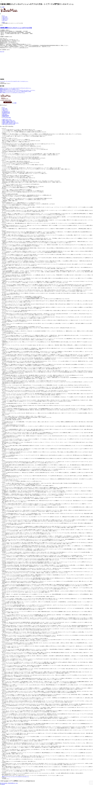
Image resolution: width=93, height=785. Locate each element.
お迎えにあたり (5, 17)
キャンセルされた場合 (6, 117)
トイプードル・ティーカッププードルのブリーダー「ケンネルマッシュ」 (14, 81)
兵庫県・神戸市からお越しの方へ (8, 120)
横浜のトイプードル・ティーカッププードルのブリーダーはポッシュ (15, 776)
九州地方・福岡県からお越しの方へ (9, 121)
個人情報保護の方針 (6, 111)
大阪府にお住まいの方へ (7, 119)
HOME (3, 22)
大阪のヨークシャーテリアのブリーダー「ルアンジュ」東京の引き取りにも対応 (15, 91)
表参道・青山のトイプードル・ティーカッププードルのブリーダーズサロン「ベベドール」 (17, 90)
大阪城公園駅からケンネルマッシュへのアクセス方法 (16, 27)
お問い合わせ (4, 20)
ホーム (3, 15)
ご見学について (5, 19)
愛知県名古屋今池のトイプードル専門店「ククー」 (10, 89)
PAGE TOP (2, 51)
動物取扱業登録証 (5, 115)
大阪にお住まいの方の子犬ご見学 (8, 124)
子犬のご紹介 (4, 16)
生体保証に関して (5, 116)
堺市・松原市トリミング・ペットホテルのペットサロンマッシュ (12, 92)
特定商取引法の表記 (6, 113)
